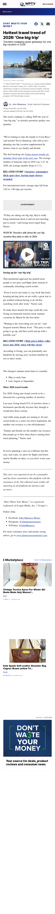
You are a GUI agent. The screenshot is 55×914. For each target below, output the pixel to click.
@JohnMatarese (27, 525)
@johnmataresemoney (30, 521)
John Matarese (19, 104)
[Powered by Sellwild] (48, 717)
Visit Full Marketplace (43, 560)
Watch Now (47, 4)
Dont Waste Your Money (15, 25)
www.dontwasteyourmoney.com (31, 535)
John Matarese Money (29, 517)
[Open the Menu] (4, 4)
